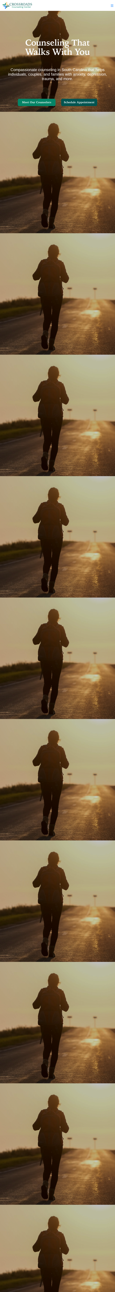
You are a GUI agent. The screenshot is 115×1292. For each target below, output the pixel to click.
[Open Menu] (112, 5)
